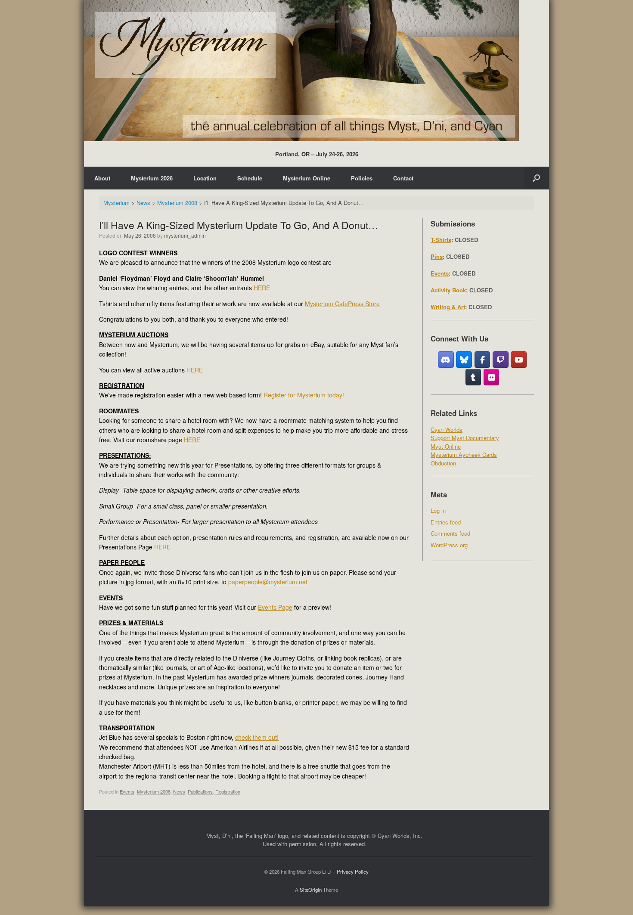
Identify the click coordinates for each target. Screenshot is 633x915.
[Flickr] (492, 377)
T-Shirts (441, 240)
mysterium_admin (185, 235)
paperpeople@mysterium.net (267, 581)
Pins (437, 256)
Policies (361, 178)
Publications (200, 791)
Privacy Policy (353, 871)
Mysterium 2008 (154, 791)
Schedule (249, 178)
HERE (262, 287)
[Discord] (446, 359)
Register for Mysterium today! (304, 395)
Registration (227, 791)
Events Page (275, 607)
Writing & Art (448, 307)
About (102, 178)
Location (205, 178)
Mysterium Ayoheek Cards (464, 454)
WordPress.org (449, 545)
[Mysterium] (301, 70)
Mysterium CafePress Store (342, 303)
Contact (403, 178)
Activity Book (448, 290)
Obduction (443, 463)
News (179, 791)
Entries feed (446, 522)
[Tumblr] (473, 377)
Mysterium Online (306, 178)
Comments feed (450, 533)
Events (127, 791)
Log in (438, 510)
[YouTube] (519, 359)
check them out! (257, 737)
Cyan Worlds (446, 429)
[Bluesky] (464, 359)
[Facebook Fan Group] (482, 359)
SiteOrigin (311, 889)
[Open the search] (536, 178)
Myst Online (446, 446)
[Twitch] (501, 359)
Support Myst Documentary (465, 438)
